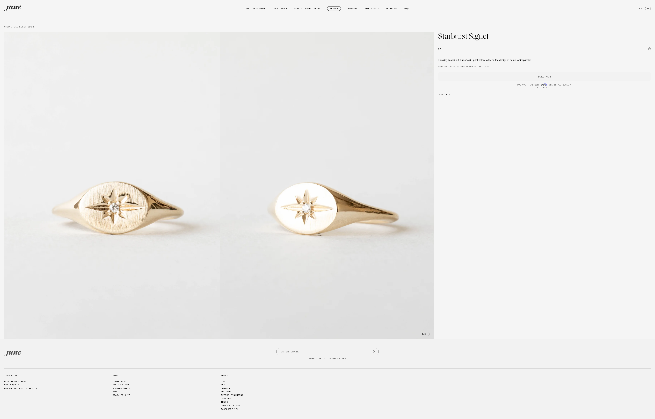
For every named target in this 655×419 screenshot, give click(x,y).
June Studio (371, 9)
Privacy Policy (230, 405)
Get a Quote (11, 385)
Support (226, 375)
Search (334, 8)
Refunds (226, 398)
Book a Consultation (307, 9)
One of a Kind (121, 385)
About (224, 385)
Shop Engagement (256, 9)
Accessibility (229, 409)
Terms (224, 402)
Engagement (120, 381)
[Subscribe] (374, 351)
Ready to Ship (121, 395)
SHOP (7, 27)
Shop (115, 375)
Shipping (226, 391)
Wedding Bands (121, 388)
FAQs (406, 9)
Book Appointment (15, 381)
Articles (391, 9)
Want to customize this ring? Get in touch (463, 67)
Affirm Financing (232, 395)
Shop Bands (281, 9)
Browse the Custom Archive (21, 388)
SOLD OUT (544, 76)
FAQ (223, 381)
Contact (225, 388)
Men (115, 391)
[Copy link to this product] (650, 48)
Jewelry (352, 9)
